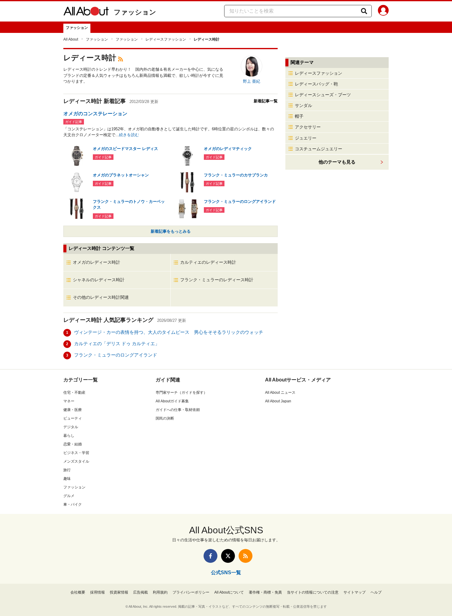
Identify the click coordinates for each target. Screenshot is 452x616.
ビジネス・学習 (76, 453)
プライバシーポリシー (190, 592)
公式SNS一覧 (226, 572)
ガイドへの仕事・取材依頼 (178, 410)
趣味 (67, 478)
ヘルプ (376, 592)
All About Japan (278, 401)
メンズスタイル (76, 461)
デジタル (70, 427)
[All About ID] (383, 11)
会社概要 (77, 592)
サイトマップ (354, 592)
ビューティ (72, 418)
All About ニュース (280, 392)
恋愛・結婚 (72, 444)
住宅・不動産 (74, 392)
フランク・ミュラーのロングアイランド (115, 354)
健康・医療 (72, 410)
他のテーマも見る (337, 161)
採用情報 (97, 592)
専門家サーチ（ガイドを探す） (181, 392)
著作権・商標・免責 (265, 592)
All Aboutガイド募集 (172, 401)
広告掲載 (140, 592)
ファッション (135, 12)
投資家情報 (119, 592)
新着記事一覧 (266, 101)
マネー (68, 401)
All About (70, 39)
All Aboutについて (229, 592)
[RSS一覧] (245, 556)
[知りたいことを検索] (364, 11)
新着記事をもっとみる (171, 231)
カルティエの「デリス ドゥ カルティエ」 (117, 343)
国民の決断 (165, 418)
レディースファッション (165, 39)
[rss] (120, 58)
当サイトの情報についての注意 (313, 592)
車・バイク (72, 504)
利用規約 (160, 592)
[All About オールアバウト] (86, 12)
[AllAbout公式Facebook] (210, 556)
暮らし (68, 435)
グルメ (68, 496)
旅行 (67, 470)
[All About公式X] (228, 556)
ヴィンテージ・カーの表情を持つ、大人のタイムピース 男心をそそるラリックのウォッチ (168, 332)
